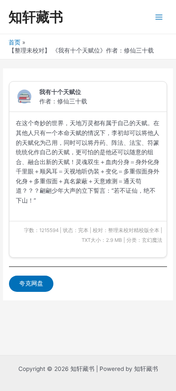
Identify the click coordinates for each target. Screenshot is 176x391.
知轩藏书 (36, 17)
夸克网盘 (31, 283)
